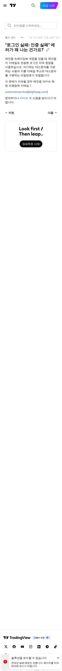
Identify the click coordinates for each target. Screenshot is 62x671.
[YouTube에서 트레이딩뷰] (22, 646)
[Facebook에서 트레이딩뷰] (14, 646)
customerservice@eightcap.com (26, 92)
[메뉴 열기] (5, 5)
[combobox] (31, 25)
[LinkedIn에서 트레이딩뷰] (39, 646)
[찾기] (33, 5)
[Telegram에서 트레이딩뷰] (47, 646)
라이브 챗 (26, 98)
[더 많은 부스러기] (22, 37)
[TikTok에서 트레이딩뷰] (55, 646)
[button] (10, 37)
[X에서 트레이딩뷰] (5, 646)
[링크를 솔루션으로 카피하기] (47, 49)
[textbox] (32, 25)
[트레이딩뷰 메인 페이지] (13, 5)
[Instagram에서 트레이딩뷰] (30, 646)
